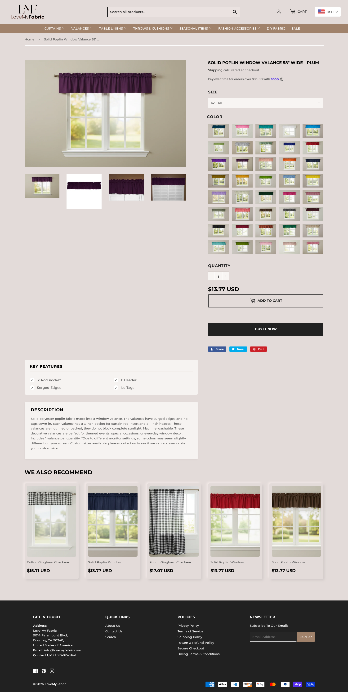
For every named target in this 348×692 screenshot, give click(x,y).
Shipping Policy (190, 637)
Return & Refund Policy (196, 642)
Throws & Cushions (151, 28)
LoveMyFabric (55, 684)
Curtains (53, 28)
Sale (296, 28)
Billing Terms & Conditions (199, 654)
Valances (80, 28)
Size (213, 92)
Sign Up (306, 637)
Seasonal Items (194, 28)
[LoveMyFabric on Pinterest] (43, 672)
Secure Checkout (191, 648)
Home (29, 39)
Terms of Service (190, 631)
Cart (302, 11)
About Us (112, 625)
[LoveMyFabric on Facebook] (35, 672)
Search (110, 637)
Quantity (219, 265)
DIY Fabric (276, 28)
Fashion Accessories (237, 28)
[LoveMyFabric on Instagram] (52, 672)
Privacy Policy (188, 625)
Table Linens (111, 28)
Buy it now (266, 329)
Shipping (215, 70)
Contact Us (113, 631)
